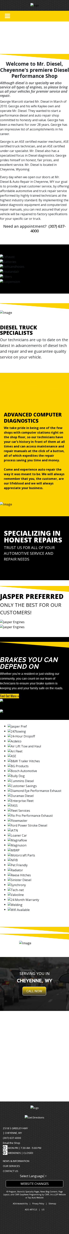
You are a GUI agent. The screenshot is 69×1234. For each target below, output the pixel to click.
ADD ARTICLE (31, 1209)
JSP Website (60, 1194)
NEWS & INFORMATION (16, 1161)
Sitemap (52, 1203)
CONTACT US (10, 1171)
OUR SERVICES (11, 1166)
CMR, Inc (49, 1194)
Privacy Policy (38, 1203)
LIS (43, 1209)
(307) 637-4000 (12, 1138)
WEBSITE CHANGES (35, 1184)
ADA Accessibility (20, 1203)
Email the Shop (11, 1143)
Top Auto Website (36, 1197)
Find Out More (8, 696)
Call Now (34, 991)
